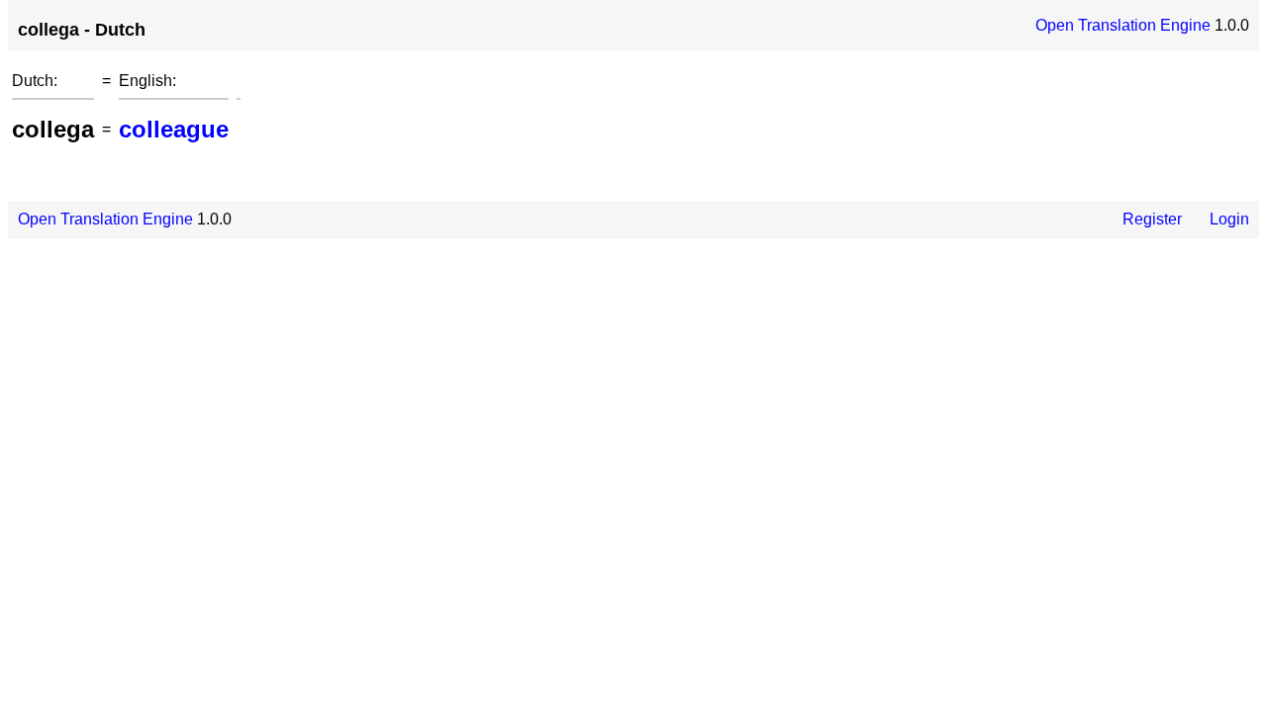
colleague (174, 129)
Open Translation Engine (1123, 25)
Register (1152, 219)
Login (1229, 219)
